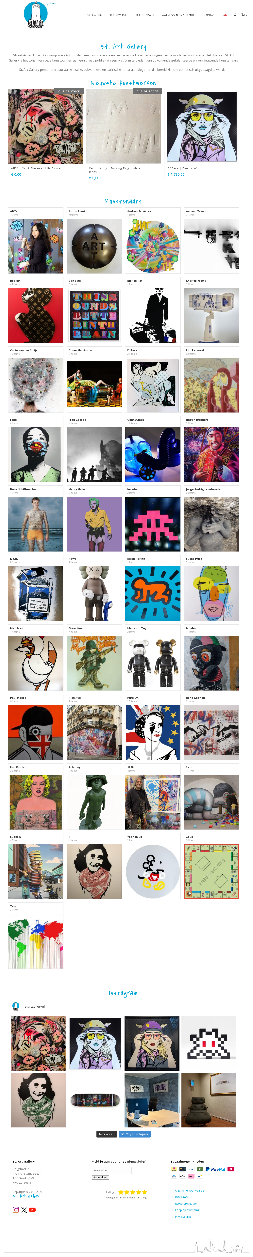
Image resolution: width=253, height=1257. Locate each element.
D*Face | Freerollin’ (182, 168)
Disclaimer (181, 1197)
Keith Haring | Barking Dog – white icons (115, 170)
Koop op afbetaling (187, 1210)
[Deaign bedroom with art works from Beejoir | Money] (208, 1100)
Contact (210, 15)
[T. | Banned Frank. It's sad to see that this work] (38, 1100)
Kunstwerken (119, 15)
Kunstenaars (145, 15)
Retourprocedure (186, 1203)
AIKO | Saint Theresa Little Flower (36, 168)
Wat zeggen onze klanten (179, 15)
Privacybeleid (183, 1217)
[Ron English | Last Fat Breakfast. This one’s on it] (95, 1100)
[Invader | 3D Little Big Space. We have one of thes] (208, 1043)
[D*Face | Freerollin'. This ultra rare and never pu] (152, 1043)
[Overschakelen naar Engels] (225, 15)
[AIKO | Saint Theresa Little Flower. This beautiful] (38, 1043)
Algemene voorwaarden (190, 1190)
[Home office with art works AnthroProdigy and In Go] (152, 1100)
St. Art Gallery (92, 15)
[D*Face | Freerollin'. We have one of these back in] (95, 1043)
